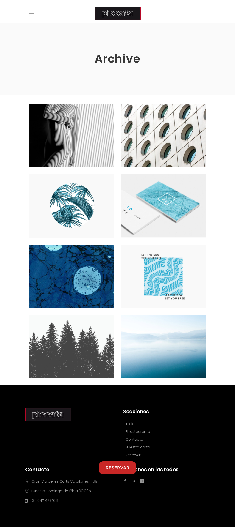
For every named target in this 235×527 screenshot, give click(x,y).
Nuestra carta (138, 447)
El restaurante (138, 431)
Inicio (130, 423)
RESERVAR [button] (117, 467)
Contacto (134, 439)
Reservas (134, 455)
